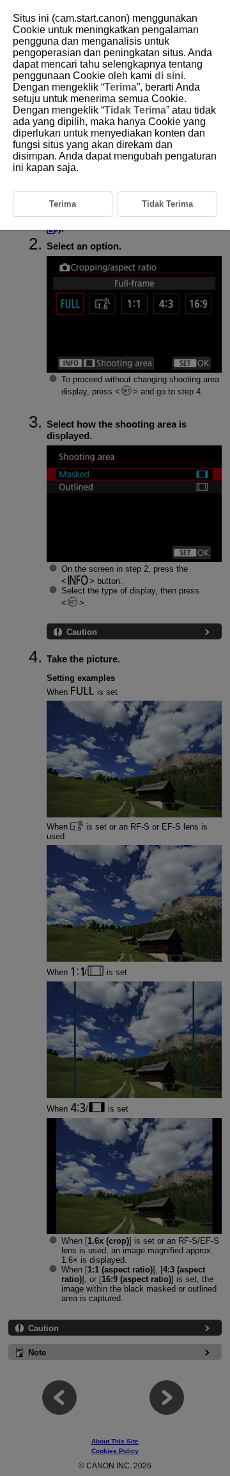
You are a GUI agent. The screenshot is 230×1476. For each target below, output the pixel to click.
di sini (169, 75)
